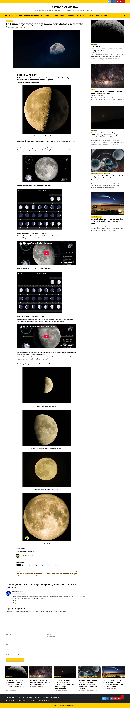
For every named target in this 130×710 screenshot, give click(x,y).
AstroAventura (64, 7)
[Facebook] (112, 1)
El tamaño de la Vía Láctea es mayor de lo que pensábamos (40, 682)
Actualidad (9, 16)
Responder (16, 603)
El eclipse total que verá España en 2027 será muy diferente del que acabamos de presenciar (106, 135)
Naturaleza (80, 16)
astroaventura (21, 27)
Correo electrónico (51, 636)
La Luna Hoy (9, 21)
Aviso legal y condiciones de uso (15, 697)
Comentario (10, 616)
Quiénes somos (10, 700)
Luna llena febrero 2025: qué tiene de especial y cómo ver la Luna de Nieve (62, 573)
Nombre (9, 634)
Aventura (90, 16)
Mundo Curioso (59, 16)
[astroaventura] (17, 556)
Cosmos (19, 16)
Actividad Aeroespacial (33, 16)
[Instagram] (114, 1)
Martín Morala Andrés (103, 181)
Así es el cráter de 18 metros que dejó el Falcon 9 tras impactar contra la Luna (107, 221)
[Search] (124, 15)
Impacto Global (102, 16)
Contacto (56, 697)
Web (7, 644)
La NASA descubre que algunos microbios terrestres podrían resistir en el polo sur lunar (106, 49)
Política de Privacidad (32, 697)
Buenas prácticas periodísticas (40, 700)
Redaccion (100, 52)
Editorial (70, 16)
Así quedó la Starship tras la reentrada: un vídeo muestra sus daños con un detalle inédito (107, 178)
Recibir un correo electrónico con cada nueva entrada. (23, 655)
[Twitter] (109, 1)
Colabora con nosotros (23, 700)
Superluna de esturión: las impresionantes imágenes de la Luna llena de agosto (29, 573)
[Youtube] (117, 1)
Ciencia (48, 16)
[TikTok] (123, 1)
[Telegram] (120, 1)
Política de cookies (46, 697)
